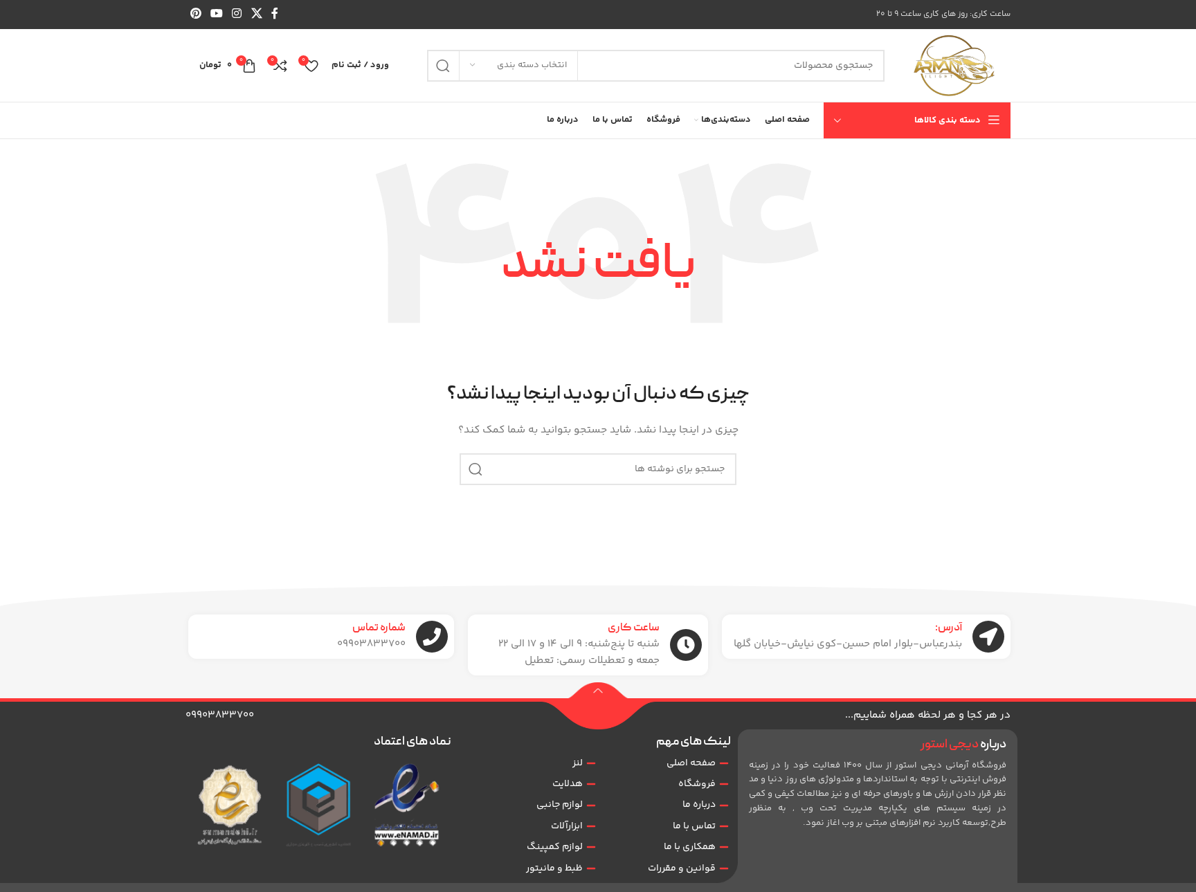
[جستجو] (443, 66)
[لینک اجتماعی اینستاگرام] (237, 14)
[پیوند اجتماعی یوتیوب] (216, 14)
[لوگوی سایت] (954, 65)
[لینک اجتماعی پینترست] (195, 14)
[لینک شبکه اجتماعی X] (256, 14)
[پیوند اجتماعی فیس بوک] (274, 14)
